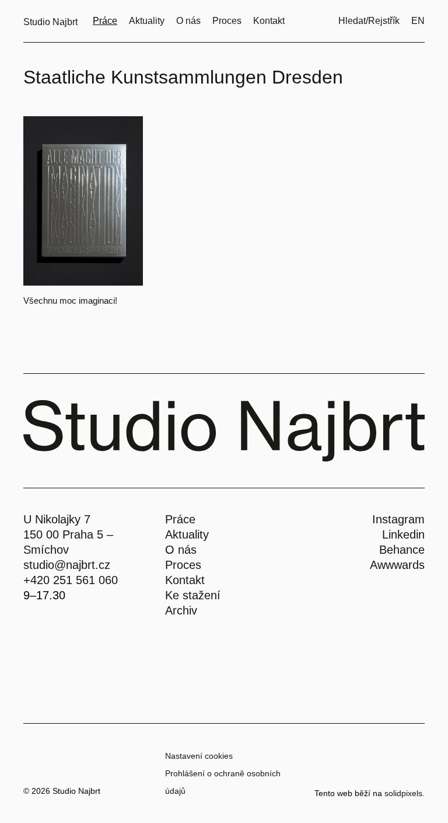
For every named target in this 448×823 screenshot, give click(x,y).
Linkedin (403, 534)
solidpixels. (404, 793)
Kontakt (185, 580)
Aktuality (187, 534)
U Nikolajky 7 (56, 519)
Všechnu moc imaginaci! (70, 300)
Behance (402, 549)
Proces (183, 564)
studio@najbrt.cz (66, 564)
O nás (181, 549)
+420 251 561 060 (70, 580)
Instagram (398, 519)
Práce (180, 519)
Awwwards (397, 564)
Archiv (181, 610)
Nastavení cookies (199, 756)
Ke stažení (192, 595)
